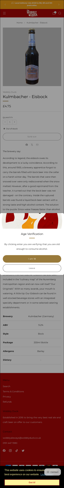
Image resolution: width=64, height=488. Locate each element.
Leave (32, 268)
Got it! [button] (32, 482)
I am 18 (32, 259)
